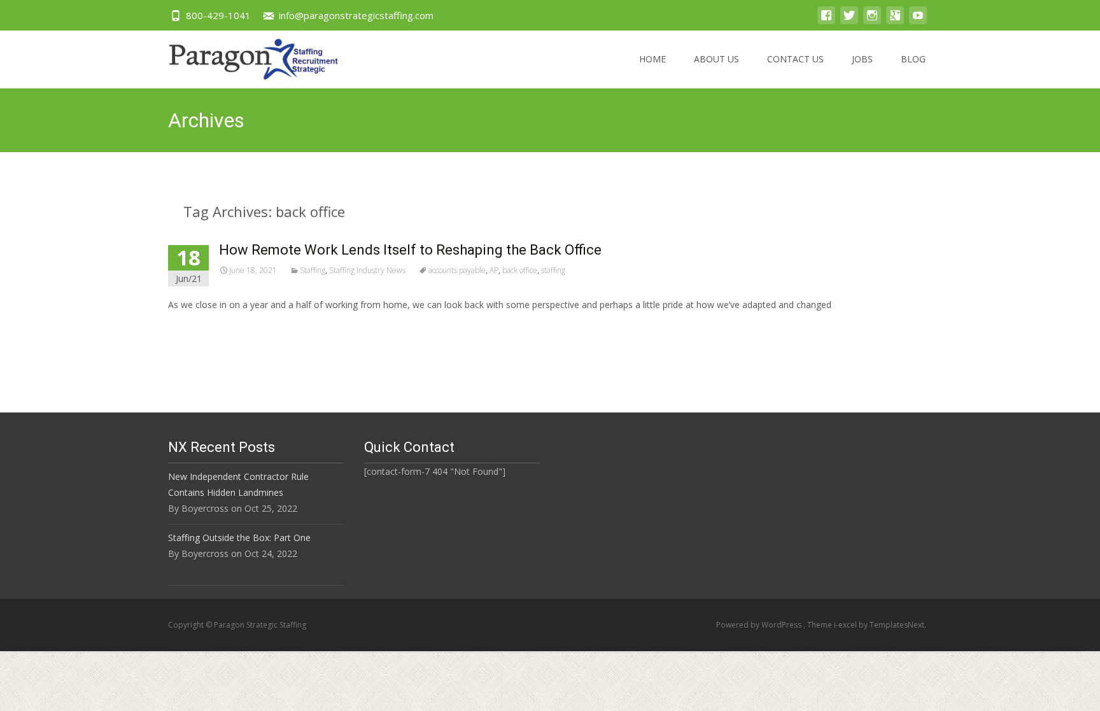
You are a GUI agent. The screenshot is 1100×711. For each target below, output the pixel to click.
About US (716, 59)
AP (494, 270)
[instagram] (872, 21)
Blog (913, 59)
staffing (553, 270)
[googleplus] (895, 21)
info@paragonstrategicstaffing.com (356, 15)
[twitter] (849, 21)
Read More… (196, 328)
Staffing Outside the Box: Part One (239, 537)
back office (519, 270)
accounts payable (457, 270)
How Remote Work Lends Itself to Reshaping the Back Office (410, 250)
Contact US (795, 59)
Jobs (862, 59)
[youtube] (918, 21)
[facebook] (826, 21)
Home (652, 59)
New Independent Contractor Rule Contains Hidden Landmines (238, 484)
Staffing (312, 270)
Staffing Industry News (367, 270)
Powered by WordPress (759, 624)
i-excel (846, 624)
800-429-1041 (218, 15)
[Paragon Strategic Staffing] (243, 56)
